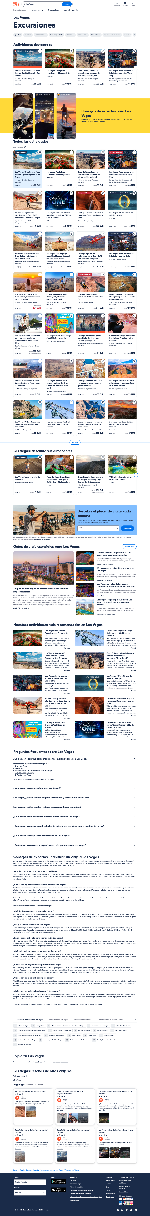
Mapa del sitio (74, 1200)
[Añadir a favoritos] (40, 51)
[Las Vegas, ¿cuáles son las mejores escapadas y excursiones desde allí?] (134, 797)
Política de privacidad (76, 1187)
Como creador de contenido (124, 1187)
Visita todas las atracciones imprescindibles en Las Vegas (33, 779)
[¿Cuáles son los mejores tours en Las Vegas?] (134, 788)
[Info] (25, 147)
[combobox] (41, 4)
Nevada (36, 1170)
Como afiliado (123, 1192)
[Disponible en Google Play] (58, 1182)
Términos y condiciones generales (80, 1193)
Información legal (75, 1184)
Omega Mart (19, 768)
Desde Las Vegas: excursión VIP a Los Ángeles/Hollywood (70, 1092)
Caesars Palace (58, 994)
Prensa (108, 1190)
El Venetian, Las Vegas (23, 775)
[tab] (29, 1019)
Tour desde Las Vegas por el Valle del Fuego (30, 1091)
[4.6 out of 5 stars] (19, 1084)
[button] (27, 68)
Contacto (73, 1180)
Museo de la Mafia (34, 890)
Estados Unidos (25, 1170)
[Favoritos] (117, 3)
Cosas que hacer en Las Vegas (52, 1170)
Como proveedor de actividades (125, 1182)
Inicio (15, 1170)
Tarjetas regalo (110, 1193)
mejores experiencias (60, 1062)
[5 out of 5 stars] (33, 1094)
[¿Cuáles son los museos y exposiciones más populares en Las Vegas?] (134, 845)
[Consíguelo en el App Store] (58, 1190)
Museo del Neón (98, 890)
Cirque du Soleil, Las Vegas (24, 773)
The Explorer (110, 1197)
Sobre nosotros (111, 1180)
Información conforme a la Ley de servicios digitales (86, 1197)
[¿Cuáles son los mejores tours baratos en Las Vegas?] (134, 835)
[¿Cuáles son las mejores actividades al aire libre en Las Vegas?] (134, 816)
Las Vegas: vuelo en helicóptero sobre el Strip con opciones (116, 1092)
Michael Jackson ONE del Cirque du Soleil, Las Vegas (33, 770)
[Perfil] (133, 3)
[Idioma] (125, 3)
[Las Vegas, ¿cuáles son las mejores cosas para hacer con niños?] (134, 807)
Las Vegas (38, 1062)
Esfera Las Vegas (21, 766)
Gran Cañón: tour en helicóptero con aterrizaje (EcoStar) (31, 1131)
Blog (107, 1187)
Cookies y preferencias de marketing (81, 1190)
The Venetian (90, 994)
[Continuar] (136, 67)
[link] (27, 68)
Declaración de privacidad (42, 539)
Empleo (108, 1184)
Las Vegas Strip (73, 874)
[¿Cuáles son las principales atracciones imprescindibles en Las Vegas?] (134, 759)
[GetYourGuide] (16, 4)
